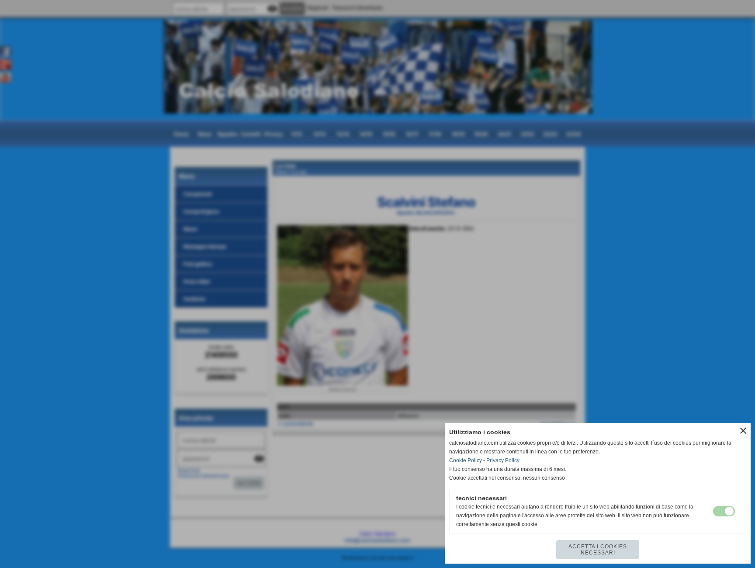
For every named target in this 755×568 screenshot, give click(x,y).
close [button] (743, 430)
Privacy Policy (502, 460)
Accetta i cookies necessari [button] (597, 550)
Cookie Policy (465, 460)
